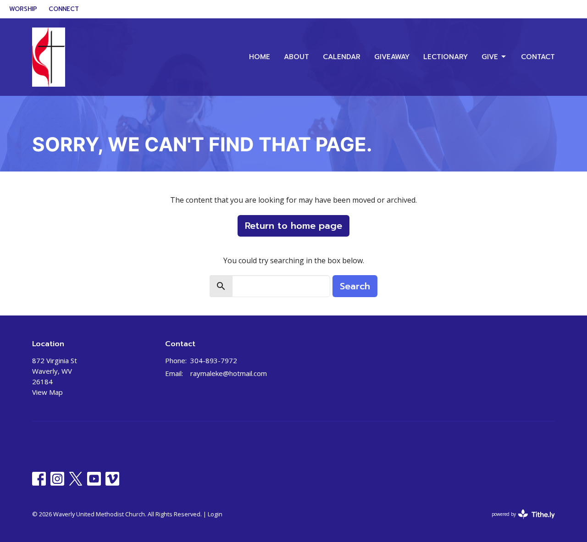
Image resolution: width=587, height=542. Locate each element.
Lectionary (445, 57)
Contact (538, 57)
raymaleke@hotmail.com (228, 373)
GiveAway (392, 57)
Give (490, 57)
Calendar (341, 57)
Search (355, 286)
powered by (518, 522)
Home (259, 57)
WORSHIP (23, 9)
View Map (47, 392)
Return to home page (293, 225)
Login (215, 514)
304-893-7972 (213, 360)
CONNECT (64, 9)
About (296, 57)
